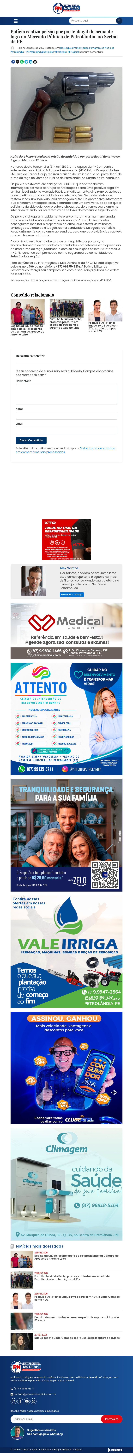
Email (19, 424)
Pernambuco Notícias (101, 48)
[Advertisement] (66, 492)
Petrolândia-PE (61, 52)
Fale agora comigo (71, 594)
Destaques (66, 48)
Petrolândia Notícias (41, 52)
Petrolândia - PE (20, 52)
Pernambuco (81, 48)
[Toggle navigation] (16, 21)
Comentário (23, 381)
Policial (75, 52)
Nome (19, 409)
